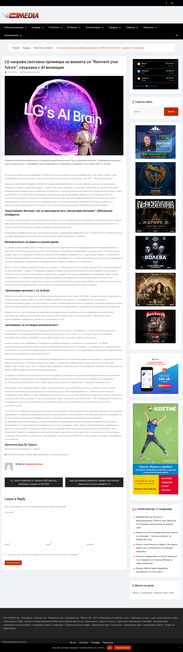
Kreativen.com (40, 618)
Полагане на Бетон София (77, 625)
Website (90, 544)
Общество (148, 27)
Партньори (108, 642)
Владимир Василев (31, 72)
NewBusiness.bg (55, 618)
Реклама (96, 642)
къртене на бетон (107, 621)
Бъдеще (36, 27)
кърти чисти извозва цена (129, 621)
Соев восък (116, 625)
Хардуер (113, 27)
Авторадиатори (160, 621)
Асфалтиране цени (100, 625)
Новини (29, 454)
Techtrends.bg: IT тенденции (154, 509)
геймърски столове (139, 618)
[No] (179, 647)
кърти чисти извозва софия (164, 618)
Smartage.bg (26, 618)
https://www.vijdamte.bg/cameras (68, 621)
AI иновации (42, 454)
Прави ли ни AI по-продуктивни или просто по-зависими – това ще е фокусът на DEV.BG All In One (157, 536)
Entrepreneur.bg (72, 618)
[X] (172, 3)
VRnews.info (86, 618)
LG (49, 454)
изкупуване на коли (12, 625)
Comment (9, 512)
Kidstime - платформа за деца (37, 625)
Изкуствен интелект (16, 454)
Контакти (83, 642)
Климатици (57, 625)
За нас (73, 642)
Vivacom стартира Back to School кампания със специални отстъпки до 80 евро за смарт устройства (156, 560)
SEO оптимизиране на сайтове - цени (111, 618)
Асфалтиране (91, 621)
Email (48, 544)
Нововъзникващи (13, 27)
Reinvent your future (59, 454)
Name (7, 544)
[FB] (166, 3)
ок (110, 647)
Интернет (72, 27)
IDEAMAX (147, 621)
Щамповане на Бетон (153, 625)
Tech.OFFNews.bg (11, 618)
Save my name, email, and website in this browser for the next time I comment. (43, 554)
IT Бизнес (54, 27)
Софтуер (130, 27)
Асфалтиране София (13, 621)
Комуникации (93, 27)
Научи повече (122, 647)
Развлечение (11, 35)
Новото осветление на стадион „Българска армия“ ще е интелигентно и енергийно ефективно (156, 548)
